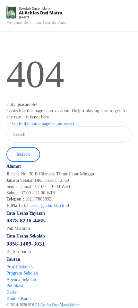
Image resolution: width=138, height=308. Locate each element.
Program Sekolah (22, 273)
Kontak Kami (18, 298)
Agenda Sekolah (21, 279)
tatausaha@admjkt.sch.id (46, 205)
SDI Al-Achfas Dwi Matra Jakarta (54, 305)
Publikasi (14, 285)
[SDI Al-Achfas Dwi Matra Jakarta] (36, 12)
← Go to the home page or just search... (42, 123)
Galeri (12, 292)
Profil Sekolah (19, 267)
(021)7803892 (38, 199)
